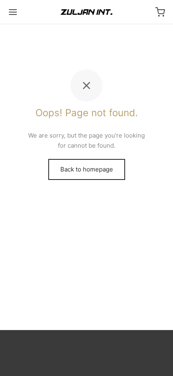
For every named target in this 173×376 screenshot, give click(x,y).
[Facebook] (77, 349)
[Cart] (160, 12)
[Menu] (13, 12)
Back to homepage (86, 169)
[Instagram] (96, 349)
